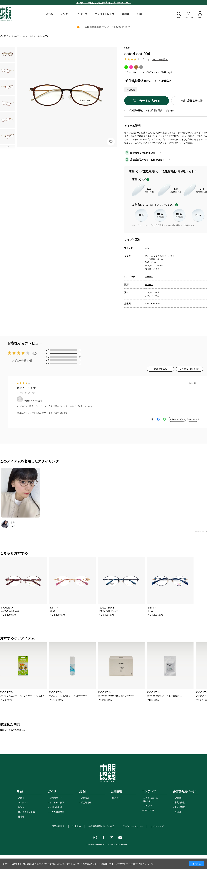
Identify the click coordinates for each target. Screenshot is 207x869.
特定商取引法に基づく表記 (101, 826)
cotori (127, 47)
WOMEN (149, 284)
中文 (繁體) (180, 807)
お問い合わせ (55, 807)
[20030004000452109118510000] (7, 54)
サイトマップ (157, 826)
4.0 (34, 353)
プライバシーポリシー (132, 826)
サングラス (23, 802)
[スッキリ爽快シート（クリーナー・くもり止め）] (23, 665)
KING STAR (149, 810)
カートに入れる (149, 100)
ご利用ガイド (55, 798)
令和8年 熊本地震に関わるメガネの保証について (107, 27)
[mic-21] (170, 580)
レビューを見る (160, 59)
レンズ (21, 807)
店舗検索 (85, 798)
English (178, 798)
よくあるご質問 (56, 802)
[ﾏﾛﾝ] (67, 97)
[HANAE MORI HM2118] (121, 580)
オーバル (149, 276)
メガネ (21, 798)
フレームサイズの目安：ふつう (159, 256)
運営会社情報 (58, 826)
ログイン (116, 798)
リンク (150, 863)
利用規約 (76, 826)
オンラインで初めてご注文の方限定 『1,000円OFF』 (103, 3)
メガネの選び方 (56, 812)
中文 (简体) (180, 802)
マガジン (147, 805)
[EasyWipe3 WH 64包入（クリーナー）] (121, 665)
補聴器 (21, 816)
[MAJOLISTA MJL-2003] (23, 580)
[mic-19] (72, 580)
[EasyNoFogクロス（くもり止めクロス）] (170, 665)
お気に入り (111, 142)
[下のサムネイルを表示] (7, 147)
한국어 (178, 812)
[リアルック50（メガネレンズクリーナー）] (72, 665)
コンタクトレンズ (26, 812)
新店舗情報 (86, 802)
